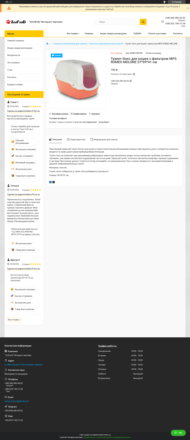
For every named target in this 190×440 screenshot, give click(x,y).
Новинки (89, 33)
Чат (180, 433)
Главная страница (15, 41)
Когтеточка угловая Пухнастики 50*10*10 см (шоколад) (22, 278)
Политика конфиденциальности (118, 437)
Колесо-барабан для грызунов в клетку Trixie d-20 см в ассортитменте (25, 129)
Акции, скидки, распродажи (113, 33)
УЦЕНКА (137, 33)
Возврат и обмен (15, 84)
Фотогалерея (13, 62)
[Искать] (143, 22)
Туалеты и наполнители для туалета (70, 44)
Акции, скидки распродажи (19, 48)
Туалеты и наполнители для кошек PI (106, 44)
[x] (53, 182)
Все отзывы (13, 320)
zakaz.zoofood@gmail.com (17, 401)
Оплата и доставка (157, 33)
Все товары (72, 33)
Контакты (178, 33)
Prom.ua (107, 435)
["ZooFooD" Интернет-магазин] (16, 21)
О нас (9, 70)
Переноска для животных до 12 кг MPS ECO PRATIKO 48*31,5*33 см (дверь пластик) (25, 232)
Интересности (13, 55)
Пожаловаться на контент (93, 437)
